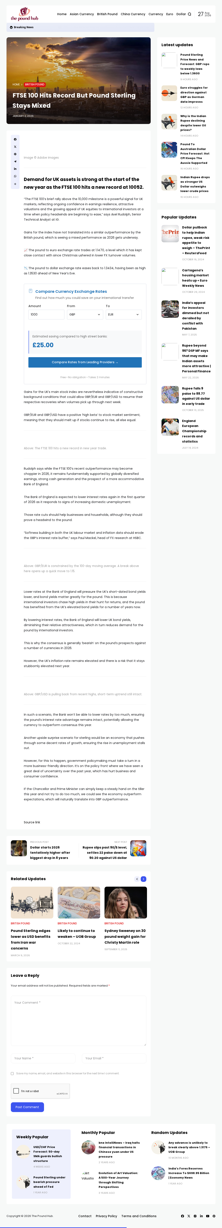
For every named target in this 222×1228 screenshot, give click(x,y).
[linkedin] (15, 169)
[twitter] (15, 146)
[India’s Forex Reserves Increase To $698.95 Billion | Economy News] (158, 1173)
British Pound (45, 27)
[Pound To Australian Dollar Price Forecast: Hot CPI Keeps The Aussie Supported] (58, 27)
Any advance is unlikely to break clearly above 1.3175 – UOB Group (189, 1147)
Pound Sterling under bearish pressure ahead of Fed (49, 1182)
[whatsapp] (15, 176)
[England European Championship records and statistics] (170, 427)
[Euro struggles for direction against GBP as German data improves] (169, 93)
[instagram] (195, 1216)
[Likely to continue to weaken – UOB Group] (79, 903)
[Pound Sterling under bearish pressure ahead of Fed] (23, 1182)
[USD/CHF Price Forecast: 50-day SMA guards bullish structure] (23, 1152)
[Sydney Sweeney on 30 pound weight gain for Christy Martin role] (125, 903)
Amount (34, 306)
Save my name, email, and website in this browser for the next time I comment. (67, 1073)
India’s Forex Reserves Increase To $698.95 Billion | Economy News (188, 1173)
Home (16, 84)
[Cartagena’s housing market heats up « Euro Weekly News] (170, 276)
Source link (32, 822)
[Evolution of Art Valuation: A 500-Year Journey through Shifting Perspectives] (88, 1178)
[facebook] (15, 139)
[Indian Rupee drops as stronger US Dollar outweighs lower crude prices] (169, 183)
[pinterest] (15, 154)
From (71, 306)
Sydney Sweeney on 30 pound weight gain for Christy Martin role (125, 936)
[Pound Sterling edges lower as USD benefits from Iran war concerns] (32, 903)
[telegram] (15, 161)
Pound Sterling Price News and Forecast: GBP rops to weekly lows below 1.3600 (194, 64)
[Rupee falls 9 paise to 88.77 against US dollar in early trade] (170, 394)
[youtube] (207, 1216)
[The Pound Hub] (31, 14)
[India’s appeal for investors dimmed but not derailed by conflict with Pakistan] (170, 309)
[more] (15, 184)
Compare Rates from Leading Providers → (85, 362)
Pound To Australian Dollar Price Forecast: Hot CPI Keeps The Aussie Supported (120, 27)
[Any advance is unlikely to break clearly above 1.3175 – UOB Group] (158, 1147)
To (108, 306)
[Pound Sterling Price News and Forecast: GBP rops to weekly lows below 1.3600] (169, 60)
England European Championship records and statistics (194, 431)
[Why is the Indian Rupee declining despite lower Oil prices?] (169, 121)
